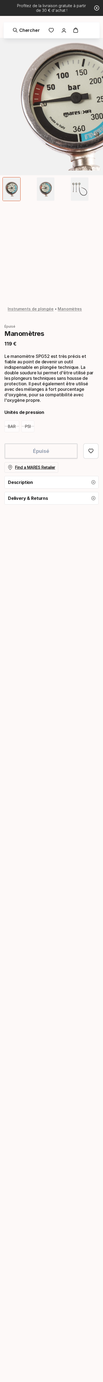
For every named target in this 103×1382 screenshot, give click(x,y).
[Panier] (75, 30)
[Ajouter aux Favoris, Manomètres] (91, 451)
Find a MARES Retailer (35, 467)
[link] (51, 30)
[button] (51, 482)
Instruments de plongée (31, 309)
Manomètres (70, 309)
